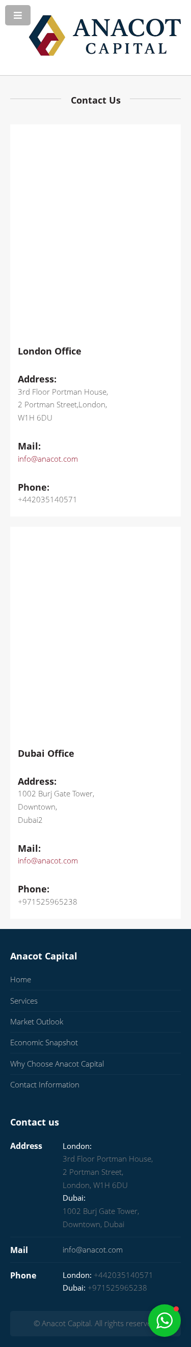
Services (24, 1001)
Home (20, 979)
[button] (164, 1320)
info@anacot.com (48, 459)
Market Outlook (36, 1021)
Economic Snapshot (44, 1042)
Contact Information (44, 1084)
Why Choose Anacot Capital (57, 1064)
